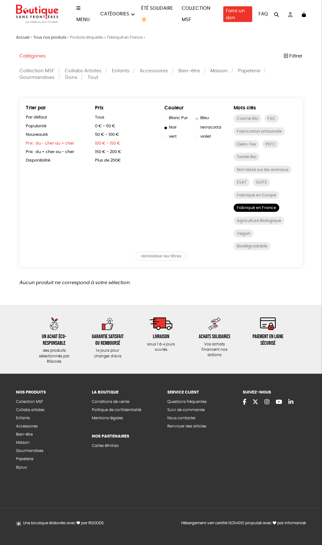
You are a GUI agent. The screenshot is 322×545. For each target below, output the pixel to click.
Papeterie (249, 71)
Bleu (204, 118)
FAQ (263, 14)
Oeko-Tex (246, 144)
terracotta (210, 127)
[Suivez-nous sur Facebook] (244, 402)
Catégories (114, 14)
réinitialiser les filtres (161, 256)
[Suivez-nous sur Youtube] (279, 402)
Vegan (243, 234)
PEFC (270, 144)
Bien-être (189, 71)
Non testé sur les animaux (262, 170)
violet (205, 137)
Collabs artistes (30, 410)
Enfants (121, 71)
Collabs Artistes (83, 71)
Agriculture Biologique (259, 221)
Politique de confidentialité (116, 410)
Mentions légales (107, 418)
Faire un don (235, 14)
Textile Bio (246, 157)
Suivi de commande (186, 410)
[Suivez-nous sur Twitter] (255, 402)
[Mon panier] (304, 14)
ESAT (242, 182)
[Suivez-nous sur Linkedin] (290, 402)
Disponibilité (38, 160)
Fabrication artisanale (259, 131)
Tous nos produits (49, 37)
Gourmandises (37, 77)
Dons (71, 77)
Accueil (23, 37)
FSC (271, 119)
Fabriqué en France (256, 208)
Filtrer (295, 56)
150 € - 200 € (108, 152)
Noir (173, 127)
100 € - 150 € (107, 143)
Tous (99, 117)
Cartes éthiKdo (105, 446)
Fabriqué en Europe (256, 195)
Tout (93, 77)
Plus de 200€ (108, 160)
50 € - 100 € (107, 135)
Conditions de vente (110, 402)
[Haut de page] (309, 520)
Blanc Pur (178, 118)
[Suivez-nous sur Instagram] (266, 402)
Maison (219, 71)
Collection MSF (36, 71)
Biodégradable (252, 246)
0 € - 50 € (105, 126)
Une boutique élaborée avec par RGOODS (63, 523)
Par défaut (36, 117)
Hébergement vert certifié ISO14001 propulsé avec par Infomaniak (243, 523)
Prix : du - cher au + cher (50, 143)
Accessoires (154, 71)
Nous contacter (181, 418)
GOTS (261, 182)
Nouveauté (37, 135)
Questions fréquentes (187, 402)
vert (173, 137)
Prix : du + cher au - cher (50, 152)
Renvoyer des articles (186, 426)
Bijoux (21, 467)
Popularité (36, 126)
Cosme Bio (247, 119)
